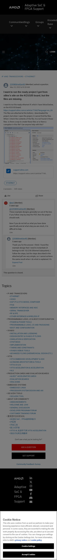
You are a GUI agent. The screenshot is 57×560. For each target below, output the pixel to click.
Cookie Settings (28, 546)
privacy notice (21, 540)
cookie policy (36, 540)
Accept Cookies (28, 554)
